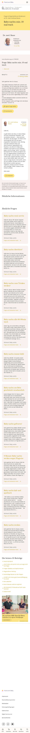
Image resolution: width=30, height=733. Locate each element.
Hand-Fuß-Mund (8, 561)
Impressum (5, 696)
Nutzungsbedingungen (8, 707)
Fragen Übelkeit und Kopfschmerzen (13, 568)
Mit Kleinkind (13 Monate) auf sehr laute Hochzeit (14, 588)
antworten (10, 175)
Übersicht (6, 69)
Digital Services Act (7, 714)
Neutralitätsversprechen (8, 700)
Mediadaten (5, 703)
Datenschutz (5, 710)
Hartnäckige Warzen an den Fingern (13, 574)
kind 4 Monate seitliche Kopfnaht (13, 584)
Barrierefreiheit (6, 717)
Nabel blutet (7, 591)
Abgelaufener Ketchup (10, 571)
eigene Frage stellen (10, 106)
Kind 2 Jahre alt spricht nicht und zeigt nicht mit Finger (16, 565)
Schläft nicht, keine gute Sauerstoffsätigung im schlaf (15, 578)
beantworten (8, 111)
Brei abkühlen (7, 581)
